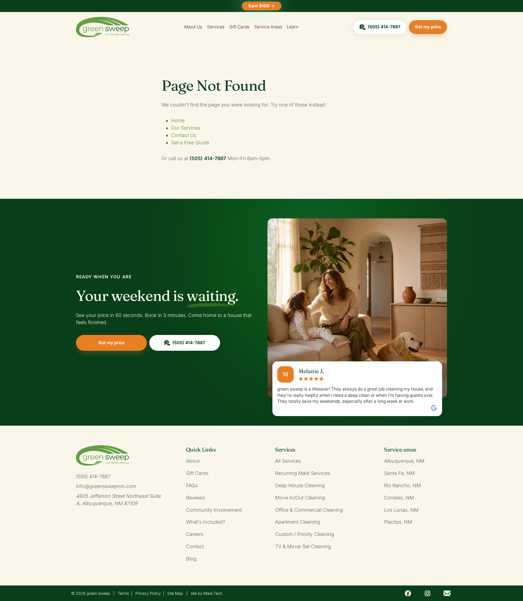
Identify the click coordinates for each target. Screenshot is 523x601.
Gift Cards (239, 26)
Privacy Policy (148, 593)
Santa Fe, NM (399, 473)
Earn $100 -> (261, 5)
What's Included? (205, 522)
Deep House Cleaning (300, 485)
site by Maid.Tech (206, 593)
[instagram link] (427, 593)
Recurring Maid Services (302, 473)
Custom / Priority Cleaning (304, 534)
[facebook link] (408, 593)
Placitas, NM (398, 522)
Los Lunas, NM (401, 510)
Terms (123, 593)
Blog (191, 559)
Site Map (175, 593)
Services (215, 26)
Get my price (428, 26)
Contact (195, 546)
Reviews (195, 498)
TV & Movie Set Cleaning (303, 546)
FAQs (192, 485)
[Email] (447, 593)
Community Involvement (214, 510)
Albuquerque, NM (404, 461)
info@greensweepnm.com (106, 486)
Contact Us (183, 135)
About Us (193, 26)
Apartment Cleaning (297, 522)
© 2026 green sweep (90, 593)
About (193, 461)
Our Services (185, 128)
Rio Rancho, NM (402, 485)
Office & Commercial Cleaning (309, 510)
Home (178, 120)
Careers (194, 534)
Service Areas (268, 26)
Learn (292, 26)
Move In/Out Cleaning (300, 498)
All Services (288, 461)
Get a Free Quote (190, 142)
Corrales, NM (399, 498)
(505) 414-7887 (384, 26)
